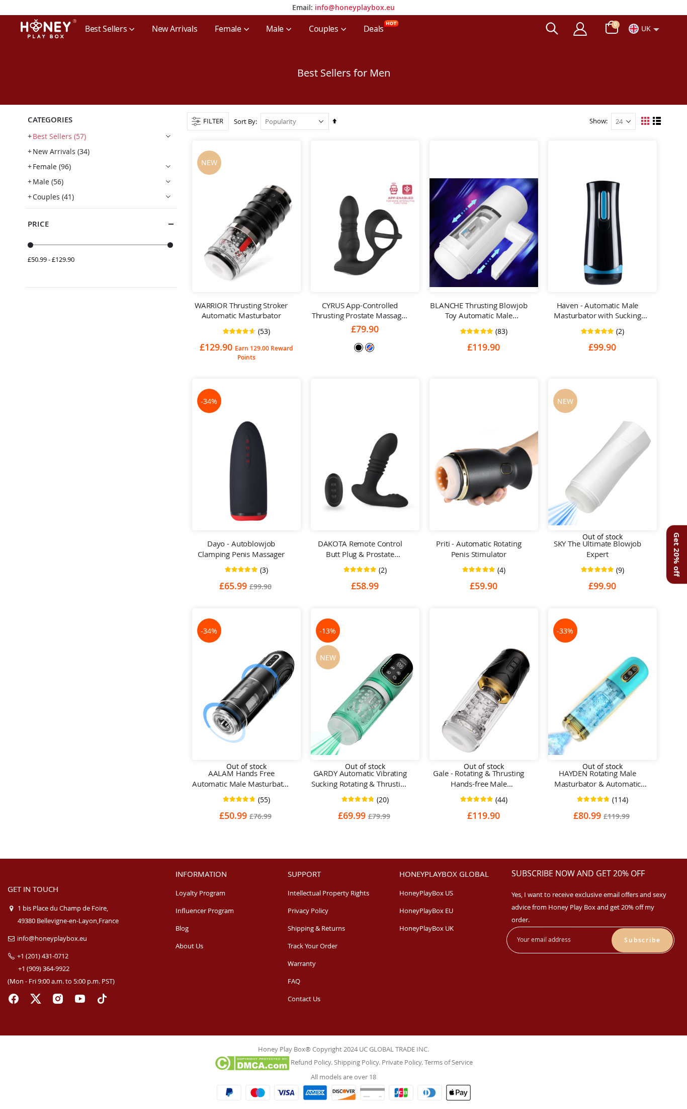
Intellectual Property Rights (328, 892)
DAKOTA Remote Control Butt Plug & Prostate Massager (360, 548)
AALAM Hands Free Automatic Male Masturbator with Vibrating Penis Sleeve (241, 778)
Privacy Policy (308, 910)
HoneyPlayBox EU (426, 910)
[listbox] (365, 347)
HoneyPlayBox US (426, 892)
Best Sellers (59, 136)
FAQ (294, 981)
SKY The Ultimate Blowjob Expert (597, 548)
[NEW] (246, 232)
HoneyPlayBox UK (426, 928)
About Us (189, 945)
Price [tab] (38, 224)
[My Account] (580, 29)
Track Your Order (312, 945)
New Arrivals (61, 151)
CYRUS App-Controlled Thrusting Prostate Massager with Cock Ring (360, 310)
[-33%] (602, 700)
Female (52, 166)
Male (48, 181)
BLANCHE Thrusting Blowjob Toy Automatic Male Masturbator (478, 310)
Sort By (244, 121)
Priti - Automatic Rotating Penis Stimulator (478, 548)
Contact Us (304, 998)
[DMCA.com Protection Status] (251, 1062)
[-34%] (246, 471)
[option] (359, 347)
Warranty (302, 963)
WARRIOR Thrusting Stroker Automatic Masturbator (241, 310)
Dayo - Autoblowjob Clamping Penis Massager (241, 548)
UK (646, 28)
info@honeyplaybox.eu (355, 7)
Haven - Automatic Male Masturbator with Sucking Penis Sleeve (597, 310)
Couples (53, 196)
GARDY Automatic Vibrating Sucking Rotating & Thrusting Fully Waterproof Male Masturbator (360, 778)
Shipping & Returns (316, 928)
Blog (182, 928)
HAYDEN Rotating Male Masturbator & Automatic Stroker (597, 778)
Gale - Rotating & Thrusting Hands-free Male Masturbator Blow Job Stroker (478, 778)
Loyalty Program (200, 892)
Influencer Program (205, 910)
